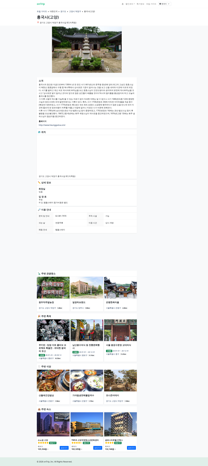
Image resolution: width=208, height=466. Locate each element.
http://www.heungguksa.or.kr (52, 125)
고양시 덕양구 (75, 11)
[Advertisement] (87, 252)
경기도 (63, 11)
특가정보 (140, 4)
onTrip (41, 4)
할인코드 (129, 4)
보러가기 (64, 448)
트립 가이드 (151, 4)
